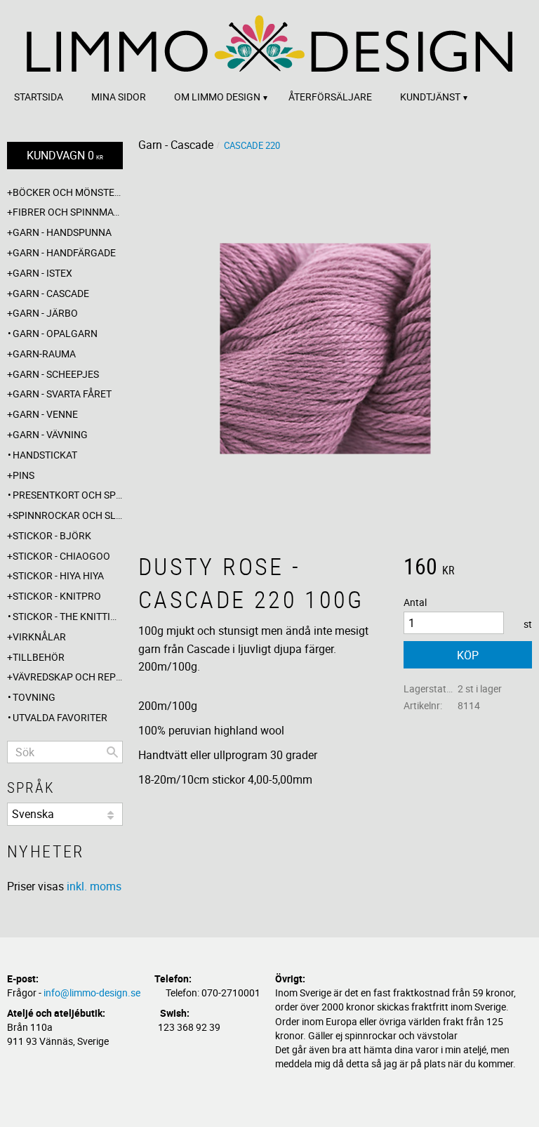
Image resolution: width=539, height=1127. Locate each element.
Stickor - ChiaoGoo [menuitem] (61, 555)
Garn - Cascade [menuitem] (51, 293)
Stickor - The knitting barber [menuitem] (68, 616)
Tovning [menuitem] (34, 697)
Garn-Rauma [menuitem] (44, 353)
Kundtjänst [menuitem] (430, 96)
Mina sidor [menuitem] (118, 96)
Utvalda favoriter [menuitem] (60, 717)
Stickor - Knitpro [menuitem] (57, 595)
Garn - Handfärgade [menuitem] (64, 252)
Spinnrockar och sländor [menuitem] (68, 515)
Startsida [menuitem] (38, 96)
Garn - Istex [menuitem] (42, 272)
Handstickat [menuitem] (45, 454)
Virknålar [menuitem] (39, 636)
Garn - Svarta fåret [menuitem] (62, 393)
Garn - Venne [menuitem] (45, 414)
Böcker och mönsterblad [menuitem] (68, 192)
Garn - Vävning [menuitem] (50, 434)
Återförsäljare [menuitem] (330, 96)
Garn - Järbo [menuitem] (45, 312)
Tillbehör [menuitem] (39, 657)
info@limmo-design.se (92, 992)
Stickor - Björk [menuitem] (52, 535)
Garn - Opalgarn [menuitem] (55, 333)
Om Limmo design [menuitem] (217, 96)
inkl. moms (94, 886)
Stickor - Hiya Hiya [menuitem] (58, 575)
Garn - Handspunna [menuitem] (62, 232)
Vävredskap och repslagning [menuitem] (68, 676)
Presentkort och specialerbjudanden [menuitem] (68, 494)
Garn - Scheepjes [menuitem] (56, 374)
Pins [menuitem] (23, 475)
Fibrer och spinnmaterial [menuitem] (68, 211)
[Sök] (112, 752)
